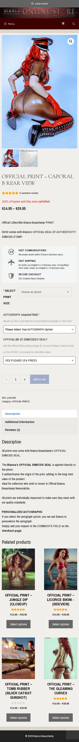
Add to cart (39, 379)
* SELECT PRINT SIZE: (9, 296)
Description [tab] (12, 414)
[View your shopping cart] (63, 23)
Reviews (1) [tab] (12, 430)
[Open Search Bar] (73, 23)
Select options (18, 624)
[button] (70, 41)
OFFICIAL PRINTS (21, 401)
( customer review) (28, 193)
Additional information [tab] (19, 422)
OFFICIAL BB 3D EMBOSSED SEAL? (38, 345)
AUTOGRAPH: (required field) (37, 317)
